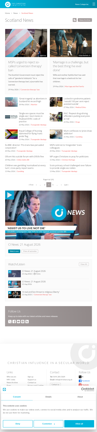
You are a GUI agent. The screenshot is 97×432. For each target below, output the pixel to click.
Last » (66, 185)
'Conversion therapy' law (30, 89)
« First (31, 185)
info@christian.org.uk (63, 379)
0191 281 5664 (59, 377)
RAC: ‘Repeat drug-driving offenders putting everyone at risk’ (77, 116)
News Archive (84, 20)
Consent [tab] (17, 397)
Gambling (79, 137)
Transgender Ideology (38, 125)
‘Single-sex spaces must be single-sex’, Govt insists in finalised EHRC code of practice (31, 117)
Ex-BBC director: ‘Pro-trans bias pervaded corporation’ (24, 146)
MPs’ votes (11, 379)
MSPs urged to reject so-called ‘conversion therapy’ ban (25, 66)
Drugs (78, 122)
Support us (32, 379)
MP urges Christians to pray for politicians (69, 156)
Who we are (11, 377)
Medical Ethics (81, 107)
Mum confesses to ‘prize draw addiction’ (78, 132)
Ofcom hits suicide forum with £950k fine (24, 156)
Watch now (14, 251)
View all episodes (30, 251)
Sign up (30, 377)
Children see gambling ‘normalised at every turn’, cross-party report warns (25, 167)
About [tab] (80, 397)
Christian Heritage (68, 160)
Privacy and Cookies (36, 385)
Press (9, 385)
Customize (47, 424)
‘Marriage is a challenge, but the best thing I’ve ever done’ (70, 66)
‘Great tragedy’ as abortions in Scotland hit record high (33, 100)
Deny (18, 424)
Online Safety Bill (23, 160)
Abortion (34, 105)
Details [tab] (48, 397)
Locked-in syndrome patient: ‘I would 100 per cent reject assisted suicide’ (77, 101)
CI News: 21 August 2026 (24, 244)
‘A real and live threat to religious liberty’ (40, 291)
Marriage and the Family (74, 86)
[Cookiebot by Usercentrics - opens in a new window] (83, 389)
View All (83, 264)
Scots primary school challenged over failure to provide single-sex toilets (70, 167)
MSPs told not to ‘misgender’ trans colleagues (66, 146)
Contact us (32, 382)
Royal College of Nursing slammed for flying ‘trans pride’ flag (30, 133)
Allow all (79, 424)
